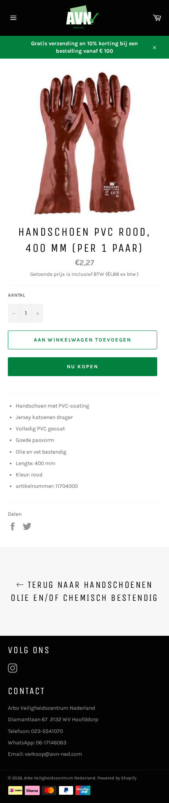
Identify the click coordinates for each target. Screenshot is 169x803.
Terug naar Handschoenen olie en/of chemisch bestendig (84, 591)
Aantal (16, 295)
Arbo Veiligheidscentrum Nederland (60, 778)
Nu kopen (82, 366)
